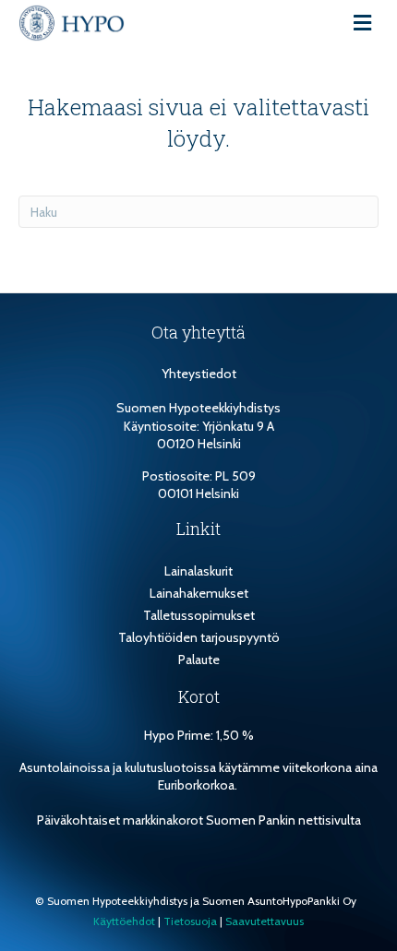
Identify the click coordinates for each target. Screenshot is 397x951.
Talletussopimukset (199, 615)
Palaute (199, 659)
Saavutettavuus (264, 921)
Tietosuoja (190, 921)
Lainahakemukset (199, 593)
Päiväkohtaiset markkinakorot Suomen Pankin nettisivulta (199, 820)
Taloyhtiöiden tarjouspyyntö (199, 637)
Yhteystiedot (199, 373)
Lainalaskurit (198, 571)
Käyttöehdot (124, 921)
